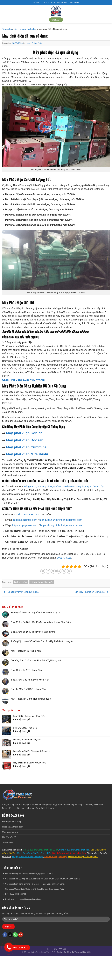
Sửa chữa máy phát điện (55, 856)
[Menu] (4, 10)
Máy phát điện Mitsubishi (27, 454)
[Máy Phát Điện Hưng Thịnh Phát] (56, 11)
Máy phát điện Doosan (24, 440)
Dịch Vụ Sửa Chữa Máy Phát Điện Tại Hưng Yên (36, 660)
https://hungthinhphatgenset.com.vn (61, 525)
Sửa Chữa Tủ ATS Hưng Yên (26, 670)
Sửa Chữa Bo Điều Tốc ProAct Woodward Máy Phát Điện (41, 622)
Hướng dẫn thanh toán (12, 827)
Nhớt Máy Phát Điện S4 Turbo (23, 592)
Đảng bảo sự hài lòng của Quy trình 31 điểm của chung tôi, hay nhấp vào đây (63, 486)
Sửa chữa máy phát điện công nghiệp (33, 853)
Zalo (18, 514)
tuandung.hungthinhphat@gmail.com (60, 519)
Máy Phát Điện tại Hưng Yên (26, 651)
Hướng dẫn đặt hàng (11, 821)
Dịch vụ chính (20, 582)
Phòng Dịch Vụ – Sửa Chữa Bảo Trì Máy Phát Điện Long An (42, 641)
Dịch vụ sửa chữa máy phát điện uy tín (40, 850)
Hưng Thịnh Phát (34, 43)
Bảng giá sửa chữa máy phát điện (27, 856)
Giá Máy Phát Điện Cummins (90, 592)
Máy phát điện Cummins (26, 447)
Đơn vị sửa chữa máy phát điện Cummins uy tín (35, 612)
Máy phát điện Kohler (24, 433)
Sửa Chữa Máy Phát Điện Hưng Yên (30, 679)
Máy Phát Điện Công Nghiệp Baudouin (31, 699)
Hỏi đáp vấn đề (9, 837)
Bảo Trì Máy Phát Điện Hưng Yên (28, 689)
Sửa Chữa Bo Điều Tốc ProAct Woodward (33, 632)
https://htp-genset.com (25, 525)
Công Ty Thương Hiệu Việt (78, 952)
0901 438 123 (31, 514)
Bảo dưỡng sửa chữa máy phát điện (69, 853)
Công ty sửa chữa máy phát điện (74, 850)
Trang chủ (7, 29)
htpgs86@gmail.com (25, 519)
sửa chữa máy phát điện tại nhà (83, 856)
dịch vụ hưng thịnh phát (25, 29)
